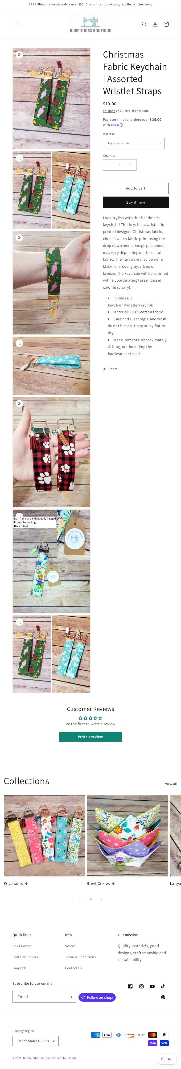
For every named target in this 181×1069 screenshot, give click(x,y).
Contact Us (73, 968)
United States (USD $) (33, 1041)
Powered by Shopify (63, 1058)
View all (171, 784)
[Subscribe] (70, 997)
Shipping (109, 111)
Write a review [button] (90, 736)
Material (109, 134)
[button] (14, 24)
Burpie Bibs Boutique (36, 1058)
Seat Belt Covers (25, 957)
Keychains (13, 883)
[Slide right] (101, 899)
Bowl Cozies (98, 883)
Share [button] (113, 369)
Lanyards (19, 968)
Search (70, 946)
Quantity (109, 155)
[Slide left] (80, 899)
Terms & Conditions (80, 957)
